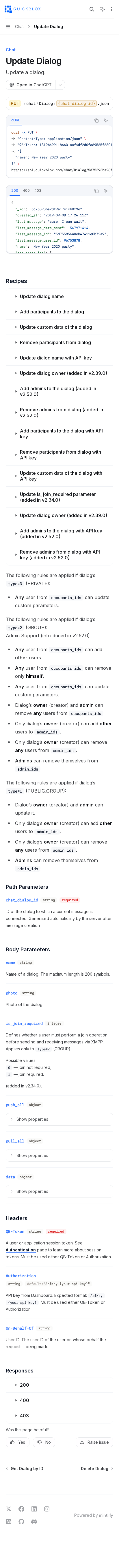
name (10, 962)
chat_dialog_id (22, 900)
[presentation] (67, 103)
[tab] (16, 120)
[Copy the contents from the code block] (96, 120)
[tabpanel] (59, 151)
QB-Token (15, 1231)
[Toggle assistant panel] (102, 9)
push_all (15, 1105)
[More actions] (111, 9)
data (10, 1177)
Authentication (21, 1249)
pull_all (15, 1141)
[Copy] (106, 103)
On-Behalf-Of (20, 1328)
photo (11, 993)
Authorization (21, 1275)
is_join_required (24, 1023)
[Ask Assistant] (105, 120)
